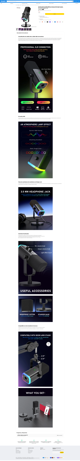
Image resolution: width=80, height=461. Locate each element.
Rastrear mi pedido (51, 3)
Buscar (28, 449)
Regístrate (61, 452)
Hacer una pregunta (60, 435)
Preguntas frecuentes (30, 450)
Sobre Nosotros (17, 450)
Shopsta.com (32, 458)
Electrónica (11, 3)
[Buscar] (72, 1)
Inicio (1, 3)
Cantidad (39, 12)
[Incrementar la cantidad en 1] (43, 14)
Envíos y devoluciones (64, 3)
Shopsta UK (30, 458)
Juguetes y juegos (38, 3)
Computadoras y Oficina (24, 3)
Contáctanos (76, 3)
